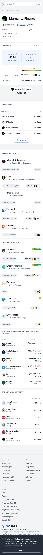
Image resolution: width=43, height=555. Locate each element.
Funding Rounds (8, 480)
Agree (21, 550)
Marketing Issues (8, 517)
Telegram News (8, 500)
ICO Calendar (30, 474)
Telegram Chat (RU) (9, 506)
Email (4, 493)
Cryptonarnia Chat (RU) (11, 510)
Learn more (29, 546)
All (2, 11)
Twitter (4, 496)
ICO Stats (5, 474)
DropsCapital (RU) (32, 470)
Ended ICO (6, 470)
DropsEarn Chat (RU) (10, 513)
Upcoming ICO (7, 467)
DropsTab (29, 463)
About (27, 480)
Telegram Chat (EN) (9, 503)
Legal (27, 484)
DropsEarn (29, 467)
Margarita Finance (13, 11)
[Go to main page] (3, 3)
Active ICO (6, 463)
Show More (21, 140)
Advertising (30, 477)
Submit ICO (6, 520)
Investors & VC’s (8, 477)
